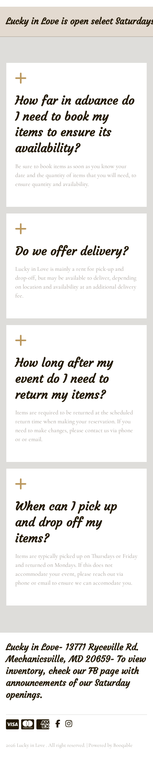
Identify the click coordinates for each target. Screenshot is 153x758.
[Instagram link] (68, 724)
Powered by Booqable (110, 745)
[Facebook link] (57, 724)
